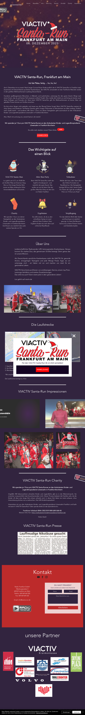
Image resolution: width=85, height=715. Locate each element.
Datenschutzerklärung (42, 713)
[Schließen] (83, 712)
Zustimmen (77, 712)
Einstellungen (66, 712)
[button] (74, 335)
